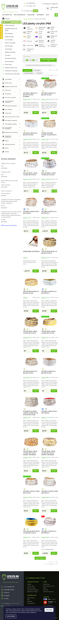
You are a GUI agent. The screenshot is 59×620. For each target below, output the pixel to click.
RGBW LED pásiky (9, 36)
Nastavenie (11, 616)
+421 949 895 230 (9, 587)
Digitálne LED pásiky (10, 52)
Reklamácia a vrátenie (32, 591)
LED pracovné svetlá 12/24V (12, 117)
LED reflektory (8, 109)
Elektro (7, 141)
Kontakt (29, 584)
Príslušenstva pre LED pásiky (12, 74)
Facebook (6, 593)
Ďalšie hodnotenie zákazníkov (9, 225)
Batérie (7, 148)
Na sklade (27, 56)
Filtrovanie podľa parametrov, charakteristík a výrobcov (39, 65)
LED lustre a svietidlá (10, 97)
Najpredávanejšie (28, 73)
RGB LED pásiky (9, 33)
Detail (35, 112)
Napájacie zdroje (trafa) (11, 67)
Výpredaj (7, 18)
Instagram (7, 595)
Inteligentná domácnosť (8, 136)
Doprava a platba (31, 588)
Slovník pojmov (31, 598)
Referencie (40, 15)
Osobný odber (30, 586)
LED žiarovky (8, 113)
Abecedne (39, 73)
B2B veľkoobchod (19, 15)
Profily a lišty (8, 64)
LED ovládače (8, 79)
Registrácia (55, 4)
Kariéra (45, 588)
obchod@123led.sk (9, 590)
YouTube (6, 598)
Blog (47, 15)
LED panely (8, 90)
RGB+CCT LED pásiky (10, 43)
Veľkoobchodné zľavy (48, 591)
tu (35, 612)
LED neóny (7, 55)
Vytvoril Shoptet (6, 605)
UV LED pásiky (8, 49)
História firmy (46, 584)
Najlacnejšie (27, 70)
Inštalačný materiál (10, 144)
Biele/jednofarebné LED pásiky (11, 29)
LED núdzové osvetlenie (11, 120)
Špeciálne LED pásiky (10, 58)
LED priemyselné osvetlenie (9, 101)
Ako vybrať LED (7, 15)
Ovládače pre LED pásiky (11, 71)
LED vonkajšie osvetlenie (8, 128)
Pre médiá (45, 590)
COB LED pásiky (9, 46)
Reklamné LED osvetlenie (11, 132)
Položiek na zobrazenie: (48, 60)
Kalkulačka (31, 15)
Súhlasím (49, 610)
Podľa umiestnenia (10, 25)
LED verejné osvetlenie (11, 106)
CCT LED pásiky (9, 40)
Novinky (7, 151)
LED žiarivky (8, 94)
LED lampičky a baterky (11, 124)
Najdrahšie (37, 70)
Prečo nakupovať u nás (48, 586)
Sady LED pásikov (9, 61)
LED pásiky (7, 22)
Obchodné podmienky (32, 590)
